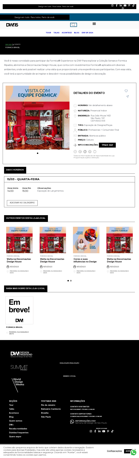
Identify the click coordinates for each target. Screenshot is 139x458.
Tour (11, 405)
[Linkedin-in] (121, 5)
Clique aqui (107, 145)
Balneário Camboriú (51, 409)
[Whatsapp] (123, 8)
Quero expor (15, 437)
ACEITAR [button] (130, 451)
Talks (11, 409)
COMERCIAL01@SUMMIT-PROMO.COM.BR (86, 416)
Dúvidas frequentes (18, 433)
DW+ (11, 425)
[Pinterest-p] (129, 5)
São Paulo (46, 417)
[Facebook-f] (116, 5)
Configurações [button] (114, 451)
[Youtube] (125, 5)
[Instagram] (112, 5)
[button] (94, 23)
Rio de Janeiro (48, 405)
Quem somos (15, 421)
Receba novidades (18, 429)
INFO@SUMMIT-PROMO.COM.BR (82, 409)
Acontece (14, 413)
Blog (11, 417)
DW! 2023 (8, 44)
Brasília (44, 413)
